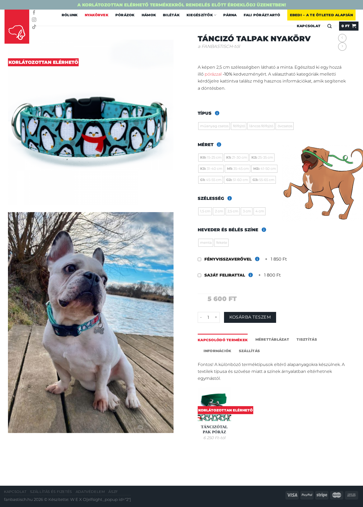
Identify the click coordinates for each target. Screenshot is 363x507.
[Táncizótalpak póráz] (214, 404)
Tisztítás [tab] (307, 339)
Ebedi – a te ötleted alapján (321, 15)
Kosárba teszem (250, 317)
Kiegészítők (200, 15)
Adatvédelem (90, 492)
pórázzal (213, 74)
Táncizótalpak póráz (214, 429)
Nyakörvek (96, 15)
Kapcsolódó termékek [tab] (223, 340)
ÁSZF (113, 492)
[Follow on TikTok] (34, 27)
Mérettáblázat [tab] (272, 339)
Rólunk (70, 15)
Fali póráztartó (262, 15)
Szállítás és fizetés (51, 492)
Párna (230, 15)
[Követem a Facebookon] (34, 12)
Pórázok (125, 15)
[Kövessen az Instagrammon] (34, 20)
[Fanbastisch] (17, 27)
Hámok (149, 15)
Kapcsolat (15, 492)
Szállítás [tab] (249, 351)
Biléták (171, 15)
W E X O (78, 499)
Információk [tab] (217, 351)
